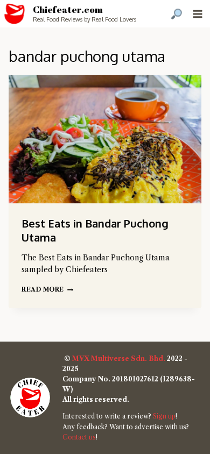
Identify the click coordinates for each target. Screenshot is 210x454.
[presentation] (105, 139)
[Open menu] (197, 13)
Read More (47, 289)
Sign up (164, 416)
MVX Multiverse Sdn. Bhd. (118, 358)
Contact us (79, 437)
